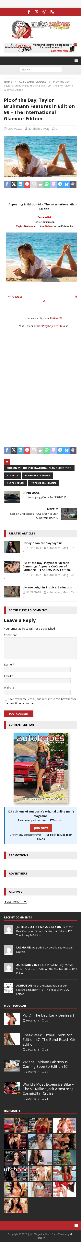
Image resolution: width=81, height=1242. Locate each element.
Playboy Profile (52, 326)
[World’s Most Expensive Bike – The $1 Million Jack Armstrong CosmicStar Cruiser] (12, 1088)
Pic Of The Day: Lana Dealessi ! (48, 1015)
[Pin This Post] (27, 184)
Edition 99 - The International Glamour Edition (39, 468)
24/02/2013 (32, 1049)
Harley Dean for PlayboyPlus (43, 543)
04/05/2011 (32, 1020)
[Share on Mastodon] (53, 184)
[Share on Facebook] (7, 184)
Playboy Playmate (37, 475)
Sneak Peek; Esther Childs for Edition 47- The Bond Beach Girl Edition (49, 1040)
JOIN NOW (41, 828)
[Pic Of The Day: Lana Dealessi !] (12, 1019)
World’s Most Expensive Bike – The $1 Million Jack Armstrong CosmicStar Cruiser (48, 1089)
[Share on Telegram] (60, 184)
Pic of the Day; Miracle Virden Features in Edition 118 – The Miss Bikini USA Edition (46, 969)
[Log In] (52, 12)
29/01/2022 (33, 575)
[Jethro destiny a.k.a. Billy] (8, 932)
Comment (10, 635)
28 (46, 1049)
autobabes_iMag (38, 128)
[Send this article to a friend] (33, 184)
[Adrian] (8, 990)
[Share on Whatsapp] (46, 184)
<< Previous (15, 296)
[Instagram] (44, 12)
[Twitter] (36, 12)
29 (46, 1020)
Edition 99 (56, 317)
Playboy (12, 475)
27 (46, 1072)
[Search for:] (40, 69)
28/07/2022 (15, 128)
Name (8, 664)
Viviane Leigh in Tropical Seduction (47, 587)
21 (46, 1099)
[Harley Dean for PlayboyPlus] (12, 547)
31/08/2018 (33, 592)
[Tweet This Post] (14, 184)
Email (8, 676)
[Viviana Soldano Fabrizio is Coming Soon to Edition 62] (12, 1065)
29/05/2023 (33, 548)
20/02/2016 (32, 1072)
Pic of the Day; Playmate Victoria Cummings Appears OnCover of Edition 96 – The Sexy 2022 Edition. (47, 566)
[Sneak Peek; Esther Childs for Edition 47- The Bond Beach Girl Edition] (12, 1039)
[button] (75, 60)
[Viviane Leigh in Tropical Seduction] (12, 591)
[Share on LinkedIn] (20, 184)
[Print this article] (40, 184)
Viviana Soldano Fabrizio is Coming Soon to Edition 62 (45, 1064)
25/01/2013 (32, 1099)
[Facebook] (29, 12)
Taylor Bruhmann (43, 483)
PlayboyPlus (15, 483)
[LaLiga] (8, 952)
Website (9, 687)
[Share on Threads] (73, 184)
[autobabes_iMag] (8, 970)
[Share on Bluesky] (66, 184)
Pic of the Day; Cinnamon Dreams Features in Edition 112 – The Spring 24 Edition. (45, 931)
